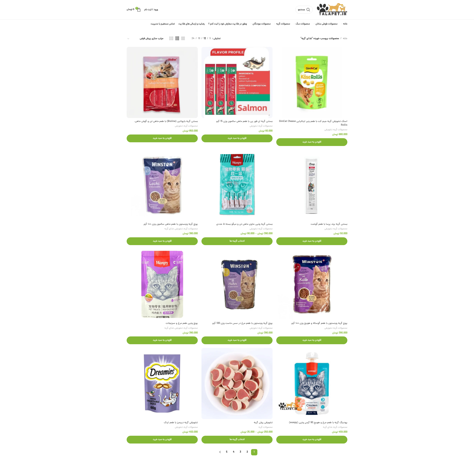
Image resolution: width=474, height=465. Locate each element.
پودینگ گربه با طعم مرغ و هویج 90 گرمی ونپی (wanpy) (318, 423)
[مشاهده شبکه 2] (183, 38)
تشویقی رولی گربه (263, 423)
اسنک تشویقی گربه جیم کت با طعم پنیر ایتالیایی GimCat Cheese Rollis (313, 123)
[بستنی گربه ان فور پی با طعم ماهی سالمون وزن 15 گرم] (237, 82)
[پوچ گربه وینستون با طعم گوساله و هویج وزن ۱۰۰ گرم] (311, 284)
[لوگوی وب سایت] (331, 10)
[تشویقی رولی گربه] (237, 383)
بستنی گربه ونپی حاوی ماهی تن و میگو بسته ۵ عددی (244, 224)
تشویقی (328, 130)
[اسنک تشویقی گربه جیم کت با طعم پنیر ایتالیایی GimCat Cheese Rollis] (311, 82)
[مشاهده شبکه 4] (171, 38)
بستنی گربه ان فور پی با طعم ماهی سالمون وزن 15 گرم (244, 121)
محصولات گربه (340, 130)
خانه (345, 39)
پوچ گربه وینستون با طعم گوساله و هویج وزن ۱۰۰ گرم (319, 323)
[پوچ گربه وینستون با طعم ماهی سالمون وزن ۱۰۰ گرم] (162, 185)
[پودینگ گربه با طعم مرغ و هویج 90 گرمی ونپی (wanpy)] (311, 383)
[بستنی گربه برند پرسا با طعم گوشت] (311, 185)
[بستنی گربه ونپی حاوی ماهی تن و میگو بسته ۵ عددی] (237, 185)
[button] (311, 142)
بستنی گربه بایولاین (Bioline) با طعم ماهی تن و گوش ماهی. (166, 121)
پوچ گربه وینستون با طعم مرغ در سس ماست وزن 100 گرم (242, 323)
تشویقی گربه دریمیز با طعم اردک (181, 423)
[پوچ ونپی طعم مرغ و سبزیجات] (162, 284)
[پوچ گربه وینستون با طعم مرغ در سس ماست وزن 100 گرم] (237, 284)
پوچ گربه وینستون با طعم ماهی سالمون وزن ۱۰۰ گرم (171, 224)
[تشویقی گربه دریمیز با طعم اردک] (162, 383)
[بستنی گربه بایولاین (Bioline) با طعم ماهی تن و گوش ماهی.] (162, 82)
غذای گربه (169, 229)
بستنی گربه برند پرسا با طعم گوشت (329, 224)
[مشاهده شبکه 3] (177, 38)
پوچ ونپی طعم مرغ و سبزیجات (182, 323)
